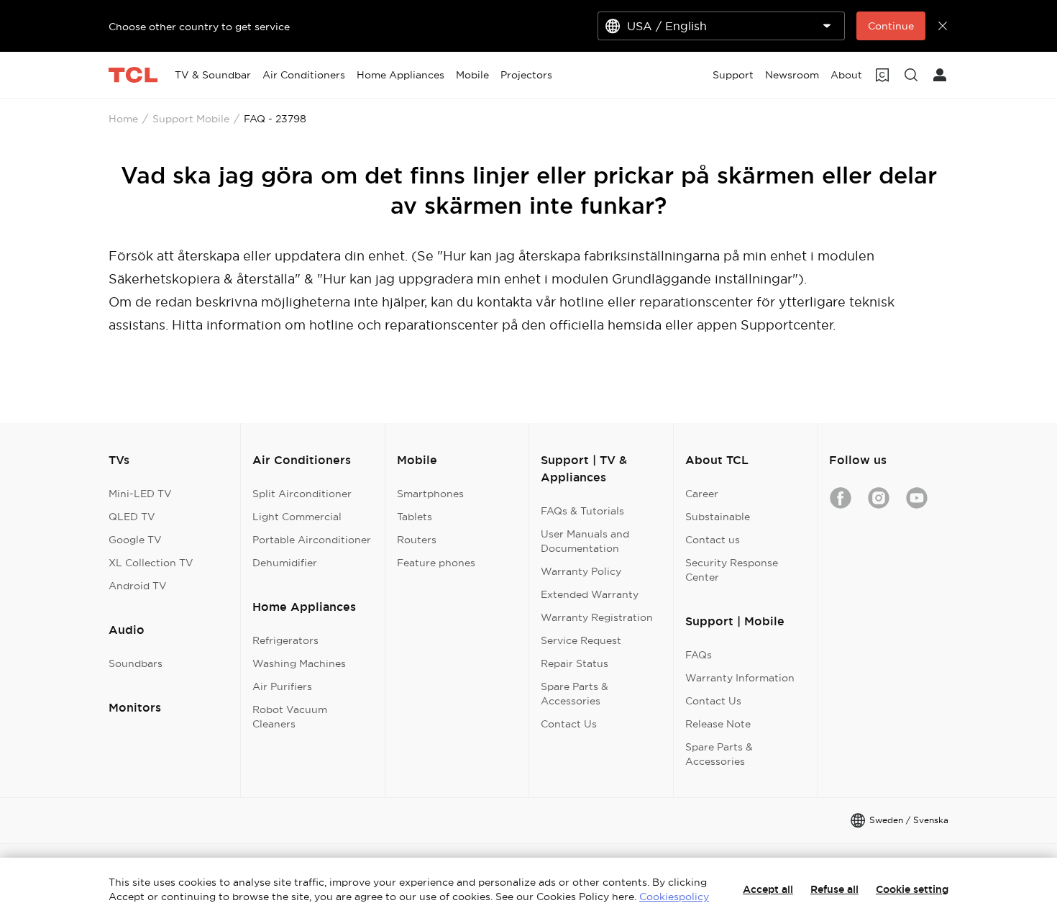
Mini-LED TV (140, 493)
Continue (891, 25)
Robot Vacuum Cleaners (289, 716)
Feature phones (436, 562)
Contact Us (569, 723)
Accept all (768, 889)
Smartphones (430, 493)
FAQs (698, 654)
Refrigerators (285, 640)
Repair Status (574, 663)
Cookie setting (912, 889)
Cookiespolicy (674, 896)
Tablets (414, 516)
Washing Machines (299, 663)
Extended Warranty (590, 594)
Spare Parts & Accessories (574, 693)
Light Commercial (297, 516)
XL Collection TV (151, 562)
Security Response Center (731, 570)
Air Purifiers (282, 686)
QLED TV (132, 516)
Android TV (138, 585)
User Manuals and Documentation (585, 541)
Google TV (135, 539)
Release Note (718, 723)
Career (701, 493)
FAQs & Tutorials (582, 510)
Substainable (717, 516)
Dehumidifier (284, 562)
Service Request (581, 640)
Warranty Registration (597, 617)
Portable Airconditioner (311, 539)
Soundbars (136, 663)
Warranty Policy (581, 571)
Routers (416, 539)
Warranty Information (740, 677)
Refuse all (834, 889)
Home (123, 118)
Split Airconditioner (302, 493)
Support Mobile (190, 118)
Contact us (712, 539)
